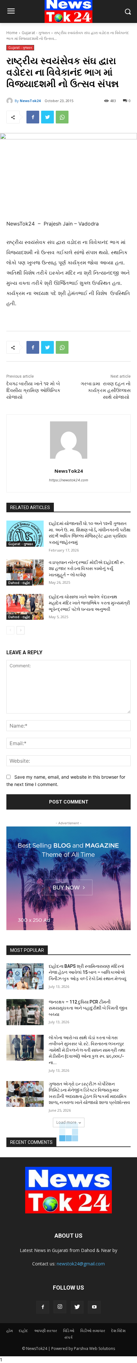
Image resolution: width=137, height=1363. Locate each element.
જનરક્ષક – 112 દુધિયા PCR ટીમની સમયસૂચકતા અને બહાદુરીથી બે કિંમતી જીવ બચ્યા (88, 1008)
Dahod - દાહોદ (19, 583)
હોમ (9, 1330)
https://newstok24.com (68, 480)
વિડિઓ (68, 1330)
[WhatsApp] (62, 117)
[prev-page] (10, 630)
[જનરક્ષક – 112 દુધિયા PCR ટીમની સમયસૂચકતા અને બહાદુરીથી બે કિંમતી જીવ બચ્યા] (25, 1012)
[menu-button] (10, 11)
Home (12, 32)
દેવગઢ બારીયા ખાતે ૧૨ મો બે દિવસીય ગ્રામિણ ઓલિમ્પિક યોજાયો (33, 390)
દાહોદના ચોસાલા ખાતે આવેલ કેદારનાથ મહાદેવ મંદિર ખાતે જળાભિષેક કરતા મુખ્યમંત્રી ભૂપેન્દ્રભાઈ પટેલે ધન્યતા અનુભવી (89, 603)
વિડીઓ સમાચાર (92, 1330)
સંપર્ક (68, 1337)
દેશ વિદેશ (118, 1330)
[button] (127, 11)
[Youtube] (94, 1307)
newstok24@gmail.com (81, 1264)
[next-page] (21, 630)
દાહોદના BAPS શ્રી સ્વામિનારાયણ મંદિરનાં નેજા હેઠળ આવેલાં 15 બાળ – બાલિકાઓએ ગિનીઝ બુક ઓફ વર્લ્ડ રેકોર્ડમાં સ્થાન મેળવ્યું (87, 972)
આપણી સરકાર (45, 1330)
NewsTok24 (30, 100)
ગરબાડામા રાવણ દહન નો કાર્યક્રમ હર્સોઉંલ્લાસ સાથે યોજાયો (106, 390)
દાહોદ (23, 1330)
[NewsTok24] (10, 101)
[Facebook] (32, 117)
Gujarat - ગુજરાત (36, 32)
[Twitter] (47, 117)
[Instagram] (60, 1306)
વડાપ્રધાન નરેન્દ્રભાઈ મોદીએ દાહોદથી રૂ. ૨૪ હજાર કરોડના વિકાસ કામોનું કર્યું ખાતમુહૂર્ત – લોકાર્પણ (87, 568)
